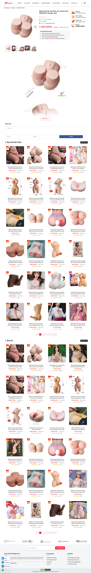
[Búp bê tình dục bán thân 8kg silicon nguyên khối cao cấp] (36, 186)
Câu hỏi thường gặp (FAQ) (74, 562)
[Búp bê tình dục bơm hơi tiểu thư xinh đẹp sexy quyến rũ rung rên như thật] (15, 447)
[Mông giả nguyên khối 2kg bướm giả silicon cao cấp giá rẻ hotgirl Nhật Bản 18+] (15, 249)
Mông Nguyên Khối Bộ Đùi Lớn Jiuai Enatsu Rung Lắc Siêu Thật (15, 168)
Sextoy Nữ (27, 3)
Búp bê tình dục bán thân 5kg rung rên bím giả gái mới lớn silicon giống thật (57, 294)
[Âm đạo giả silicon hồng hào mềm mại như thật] (36, 416)
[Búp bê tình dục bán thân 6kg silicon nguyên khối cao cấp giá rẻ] (57, 186)
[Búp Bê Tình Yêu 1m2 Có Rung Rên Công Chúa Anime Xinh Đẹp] (78, 479)
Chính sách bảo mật (52, 559)
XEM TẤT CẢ (84, 142)
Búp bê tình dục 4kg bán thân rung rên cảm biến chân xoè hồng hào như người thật (36, 262)
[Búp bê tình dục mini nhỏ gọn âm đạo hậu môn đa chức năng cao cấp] (78, 280)
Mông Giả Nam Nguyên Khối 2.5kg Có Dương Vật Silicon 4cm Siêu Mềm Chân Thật (78, 523)
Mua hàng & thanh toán (73, 559)
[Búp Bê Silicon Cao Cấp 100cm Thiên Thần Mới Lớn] (57, 353)
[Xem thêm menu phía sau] (82, 3)
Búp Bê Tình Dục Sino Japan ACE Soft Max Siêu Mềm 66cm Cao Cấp (15, 325)
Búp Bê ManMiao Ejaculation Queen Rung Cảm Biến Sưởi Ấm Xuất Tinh (78, 367)
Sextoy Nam (35, 3)
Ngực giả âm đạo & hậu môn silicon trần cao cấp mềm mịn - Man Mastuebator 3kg (36, 231)
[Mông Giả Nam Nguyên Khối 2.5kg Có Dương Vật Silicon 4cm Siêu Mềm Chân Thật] (78, 510)
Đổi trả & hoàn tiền (72, 564)
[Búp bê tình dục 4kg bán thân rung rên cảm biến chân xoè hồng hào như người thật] (36, 249)
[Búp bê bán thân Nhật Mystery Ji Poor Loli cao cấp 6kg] (78, 155)
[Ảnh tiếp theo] (35, 26)
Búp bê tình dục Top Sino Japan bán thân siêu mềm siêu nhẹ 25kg (57, 325)
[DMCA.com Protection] (45, 569)
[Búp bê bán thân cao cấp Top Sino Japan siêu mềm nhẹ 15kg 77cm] (78, 312)
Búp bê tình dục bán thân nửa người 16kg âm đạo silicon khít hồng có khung (15, 200)
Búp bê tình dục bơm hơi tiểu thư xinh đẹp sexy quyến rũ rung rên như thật (15, 461)
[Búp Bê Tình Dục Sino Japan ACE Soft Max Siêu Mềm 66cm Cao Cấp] (15, 312)
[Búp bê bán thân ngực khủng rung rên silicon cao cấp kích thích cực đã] (36, 155)
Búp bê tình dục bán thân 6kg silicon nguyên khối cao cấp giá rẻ (57, 200)
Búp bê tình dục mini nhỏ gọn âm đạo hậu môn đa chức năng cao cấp (78, 294)
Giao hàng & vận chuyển (74, 557)
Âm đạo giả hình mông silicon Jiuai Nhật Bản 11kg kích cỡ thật (57, 168)
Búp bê (10, 340)
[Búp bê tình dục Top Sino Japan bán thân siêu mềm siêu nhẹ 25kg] (57, 312)
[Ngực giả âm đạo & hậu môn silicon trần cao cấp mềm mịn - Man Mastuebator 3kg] (36, 218)
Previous (5, 48)
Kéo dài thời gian (45, 3)
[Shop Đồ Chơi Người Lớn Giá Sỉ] (8, 3)
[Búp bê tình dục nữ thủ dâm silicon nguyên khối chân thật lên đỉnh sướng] (36, 312)
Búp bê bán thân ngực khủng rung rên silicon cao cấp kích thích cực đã (36, 168)
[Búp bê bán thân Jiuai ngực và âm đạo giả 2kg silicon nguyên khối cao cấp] (78, 218)
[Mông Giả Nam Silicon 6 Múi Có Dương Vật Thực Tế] (15, 280)
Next (36, 48)
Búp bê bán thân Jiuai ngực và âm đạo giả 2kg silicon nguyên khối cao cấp (78, 231)
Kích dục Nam (56, 3)
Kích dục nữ (65, 3)
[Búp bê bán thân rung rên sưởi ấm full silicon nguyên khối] (36, 280)
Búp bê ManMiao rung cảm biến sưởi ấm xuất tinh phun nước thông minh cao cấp (15, 231)
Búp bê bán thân (50, 23)
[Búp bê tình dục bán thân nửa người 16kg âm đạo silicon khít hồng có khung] (15, 186)
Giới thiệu (49, 562)
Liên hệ (48, 564)
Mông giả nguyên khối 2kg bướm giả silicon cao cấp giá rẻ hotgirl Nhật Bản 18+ (15, 262)
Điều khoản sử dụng (51, 557)
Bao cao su (74, 3)
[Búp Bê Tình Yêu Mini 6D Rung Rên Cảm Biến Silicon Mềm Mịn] (78, 249)
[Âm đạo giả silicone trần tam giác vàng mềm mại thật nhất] (78, 186)
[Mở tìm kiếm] (85, 3)
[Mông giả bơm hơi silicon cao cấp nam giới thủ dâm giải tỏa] (15, 510)
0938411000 (80, 26)
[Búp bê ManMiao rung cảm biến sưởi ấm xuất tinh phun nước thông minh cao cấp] (15, 218)
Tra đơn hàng (60, 548)
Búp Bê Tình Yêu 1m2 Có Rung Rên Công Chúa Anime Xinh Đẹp (78, 492)
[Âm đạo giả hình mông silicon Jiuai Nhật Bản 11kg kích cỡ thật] (57, 155)
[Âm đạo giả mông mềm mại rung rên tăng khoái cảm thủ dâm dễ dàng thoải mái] (57, 218)
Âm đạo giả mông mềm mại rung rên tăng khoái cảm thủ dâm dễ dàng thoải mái (57, 231)
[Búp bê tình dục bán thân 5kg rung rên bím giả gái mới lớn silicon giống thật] (57, 280)
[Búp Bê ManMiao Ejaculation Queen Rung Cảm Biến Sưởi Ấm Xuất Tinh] (78, 353)
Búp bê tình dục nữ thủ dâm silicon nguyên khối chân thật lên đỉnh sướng (36, 325)
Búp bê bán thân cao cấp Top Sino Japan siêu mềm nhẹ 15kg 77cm (78, 325)
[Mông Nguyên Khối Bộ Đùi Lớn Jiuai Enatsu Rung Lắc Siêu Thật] (15, 155)
